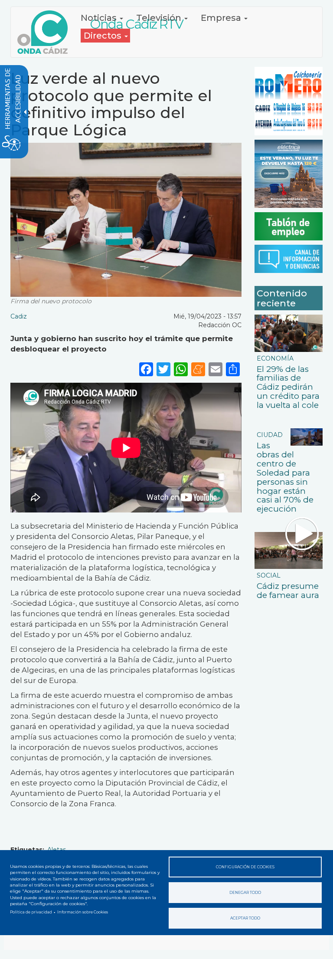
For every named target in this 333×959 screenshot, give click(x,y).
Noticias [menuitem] (100, 18)
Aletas (56, 850)
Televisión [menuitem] (159, 18)
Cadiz (18, 316)
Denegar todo (245, 892)
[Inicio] (45, 32)
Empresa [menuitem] (222, 18)
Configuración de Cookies (245, 867)
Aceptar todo (245, 918)
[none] (233, 368)
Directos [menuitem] (104, 35)
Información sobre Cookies (82, 912)
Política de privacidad (31, 912)
